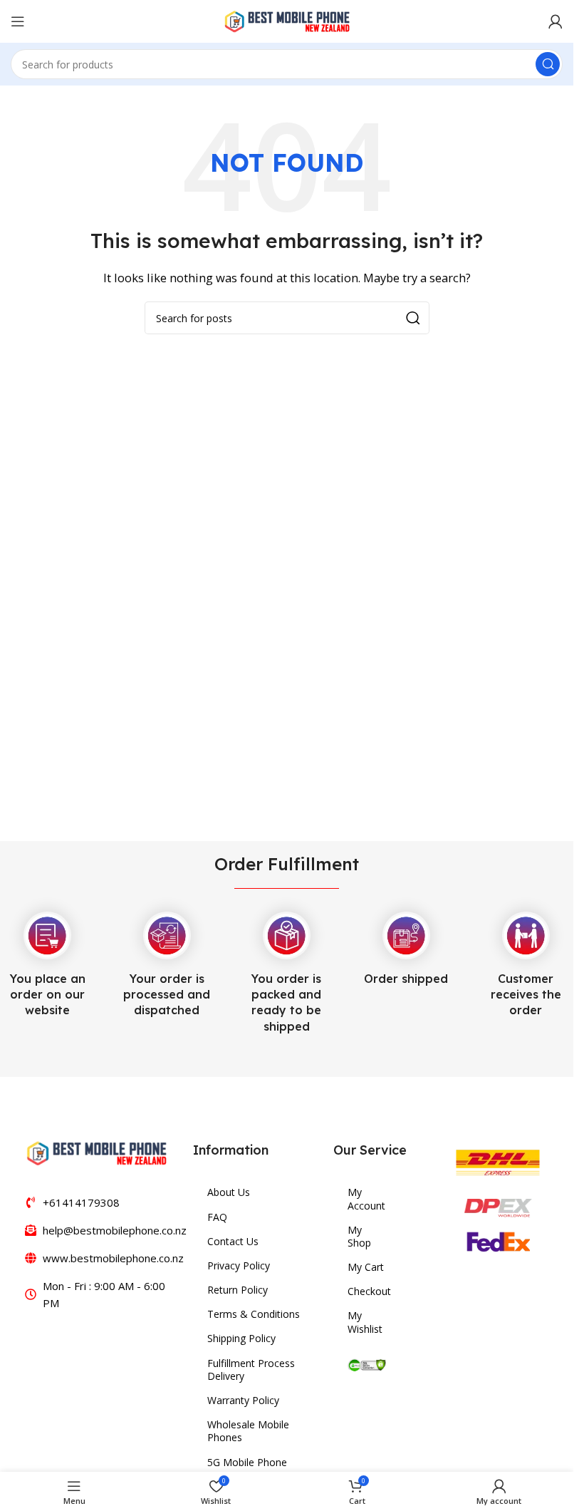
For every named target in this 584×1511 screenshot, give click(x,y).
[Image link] (96, 1152)
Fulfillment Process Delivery (251, 1369)
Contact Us (233, 1241)
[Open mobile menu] (18, 21)
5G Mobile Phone (247, 1462)
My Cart (366, 1267)
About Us (228, 1192)
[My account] (555, 21)
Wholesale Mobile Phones (248, 1431)
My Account (366, 1198)
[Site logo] (287, 20)
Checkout (367, 1291)
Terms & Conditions (253, 1314)
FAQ (217, 1217)
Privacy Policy (238, 1265)
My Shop (359, 1236)
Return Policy (237, 1289)
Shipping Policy (241, 1338)
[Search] (548, 64)
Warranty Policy (243, 1400)
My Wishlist (365, 1322)
